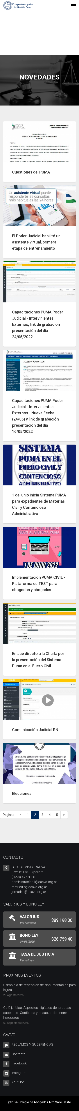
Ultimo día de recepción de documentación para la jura (39, 987)
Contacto (18, 1054)
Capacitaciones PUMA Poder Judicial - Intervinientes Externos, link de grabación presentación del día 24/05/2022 (37, 324)
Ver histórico (28, 922)
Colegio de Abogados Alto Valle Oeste (45, 1102)
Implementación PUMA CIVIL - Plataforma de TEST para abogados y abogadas (38, 583)
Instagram (19, 1073)
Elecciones (21, 793)
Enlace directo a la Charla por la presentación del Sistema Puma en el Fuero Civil (38, 659)
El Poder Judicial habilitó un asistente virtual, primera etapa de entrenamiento (36, 242)
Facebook (19, 1063)
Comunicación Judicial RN (35, 729)
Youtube (18, 1082)
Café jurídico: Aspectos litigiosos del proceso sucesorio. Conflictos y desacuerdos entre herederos (37, 1013)
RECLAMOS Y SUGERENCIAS (32, 1045)
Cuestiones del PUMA (31, 172)
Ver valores (27, 960)
